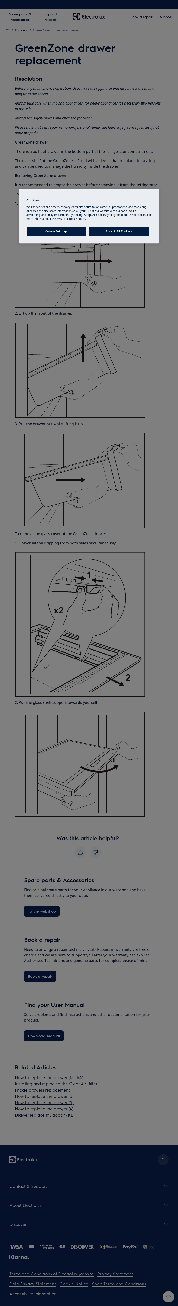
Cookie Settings (56, 231)
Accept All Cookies (119, 231)
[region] (89, 216)
